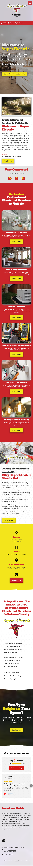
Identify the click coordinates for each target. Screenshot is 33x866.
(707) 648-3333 (12, 850)
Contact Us (16, 580)
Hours (20, 23)
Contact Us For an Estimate (14, 74)
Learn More (16, 242)
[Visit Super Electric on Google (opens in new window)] (3, 840)
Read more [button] (7, 790)
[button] (1, 785)
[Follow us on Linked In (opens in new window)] (23, 178)
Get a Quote (8, 520)
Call (5, 23)
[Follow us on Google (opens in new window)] (9, 178)
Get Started (16, 730)
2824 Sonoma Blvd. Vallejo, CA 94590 (14, 847)
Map (12, 23)
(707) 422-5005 (12, 851)
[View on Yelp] (5, 777)
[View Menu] (30, 3)
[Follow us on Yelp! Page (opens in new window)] (16, 178)
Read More (8, 161)
